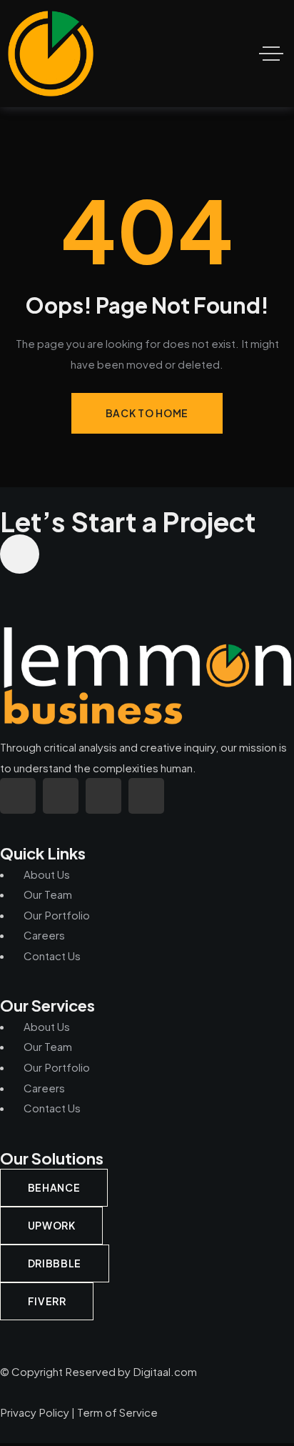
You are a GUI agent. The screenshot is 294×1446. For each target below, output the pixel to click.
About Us (47, 874)
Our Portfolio (57, 915)
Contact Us (52, 955)
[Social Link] (18, 796)
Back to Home (147, 413)
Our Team (48, 894)
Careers (44, 935)
